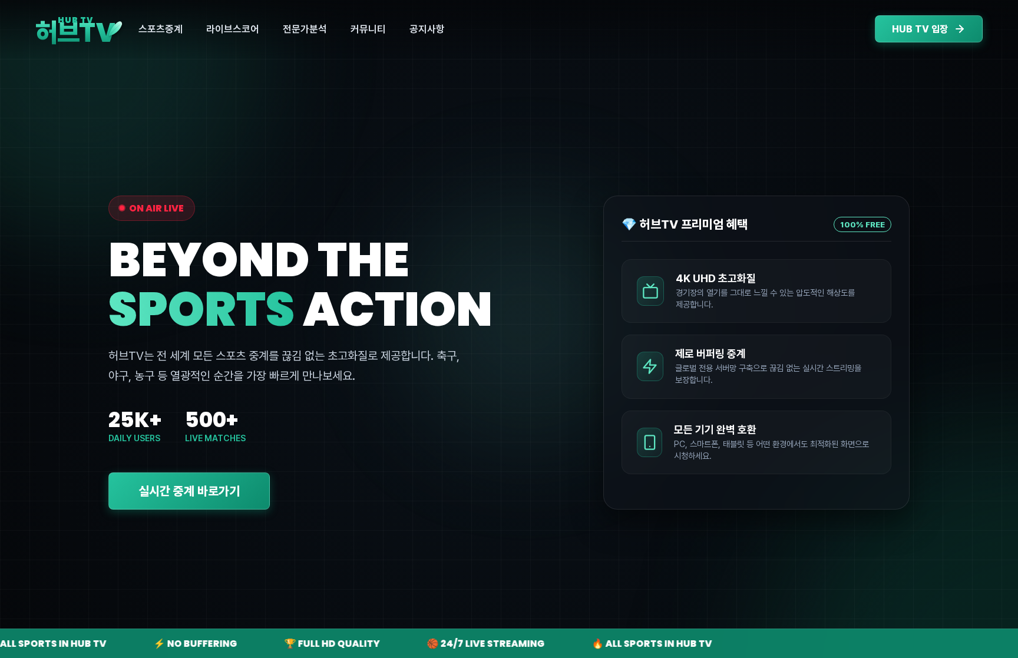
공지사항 (427, 29)
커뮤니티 (368, 29)
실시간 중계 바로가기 (189, 491)
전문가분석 (305, 29)
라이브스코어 (232, 29)
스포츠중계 (160, 29)
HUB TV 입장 (920, 29)
